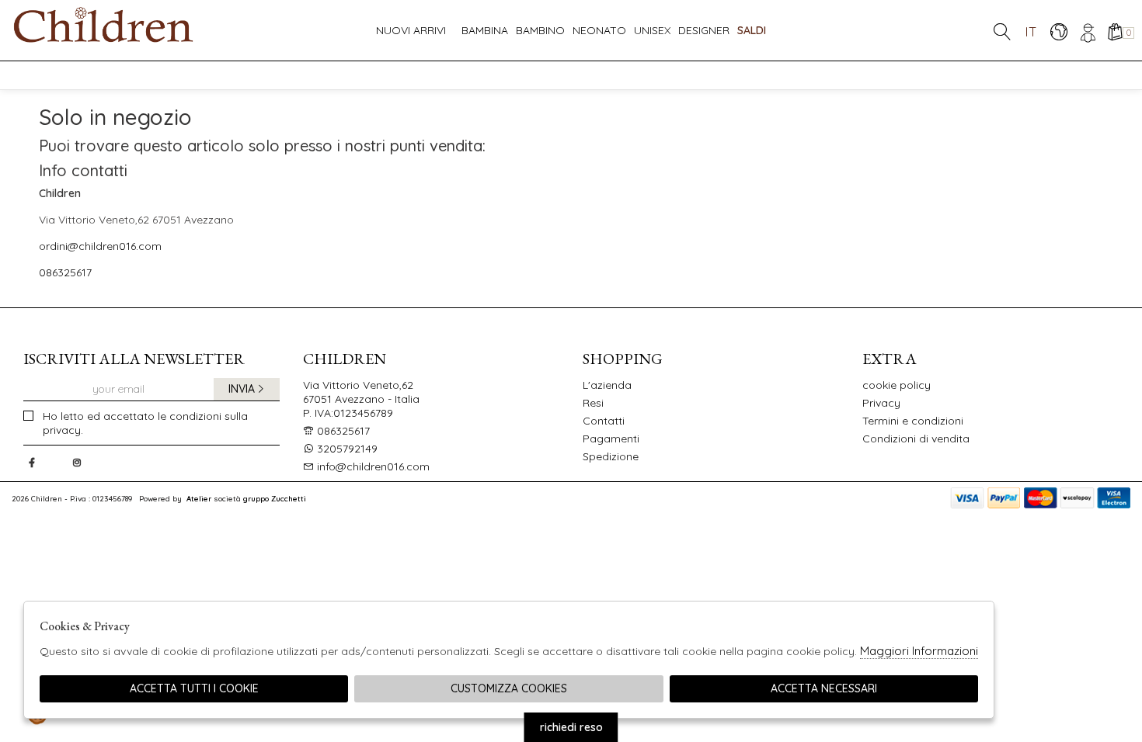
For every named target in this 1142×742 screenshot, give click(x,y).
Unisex (652, 30)
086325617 (65, 272)
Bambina (484, 30)
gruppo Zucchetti (274, 498)
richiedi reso (571, 727)
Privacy (881, 403)
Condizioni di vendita (916, 439)
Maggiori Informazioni (919, 650)
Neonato (599, 30)
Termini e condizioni (912, 421)
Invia (241, 389)
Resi (593, 403)
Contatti (604, 421)
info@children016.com (372, 466)
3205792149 (347, 449)
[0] (1114, 31)
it (1031, 31)
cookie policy (896, 385)
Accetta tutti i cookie (194, 688)
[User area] (1086, 31)
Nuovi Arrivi (411, 30)
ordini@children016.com (100, 246)
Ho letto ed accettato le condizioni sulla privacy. (145, 423)
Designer (703, 30)
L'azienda (607, 385)
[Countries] (1058, 31)
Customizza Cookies (509, 688)
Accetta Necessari (824, 688)
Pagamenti (611, 439)
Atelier (198, 498)
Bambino (540, 30)
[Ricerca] (1002, 31)
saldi (751, 30)
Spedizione (611, 456)
